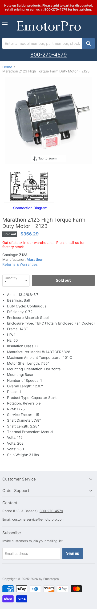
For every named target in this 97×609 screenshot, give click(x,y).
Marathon (35, 259)
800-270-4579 (48, 55)
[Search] (88, 43)
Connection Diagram (30, 208)
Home (7, 67)
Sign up (72, 553)
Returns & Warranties (20, 264)
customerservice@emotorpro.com (38, 519)
